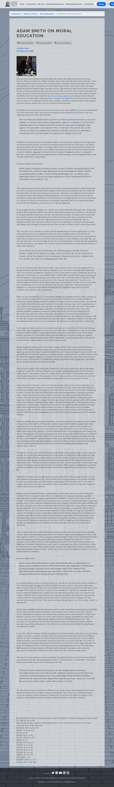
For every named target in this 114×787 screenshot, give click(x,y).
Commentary (31, 4)
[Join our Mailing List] (67, 773)
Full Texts (41, 4)
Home (22, 4)
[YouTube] (60, 773)
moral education (44, 43)
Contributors (89, 4)
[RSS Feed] (64, 773)
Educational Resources (55, 4)
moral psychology (63, 43)
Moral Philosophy (47, 14)
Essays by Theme (30, 14)
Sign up (101, 4)
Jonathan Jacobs (23, 48)
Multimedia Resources (74, 4)
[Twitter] (53, 773)
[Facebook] (56, 773)
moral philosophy (26, 43)
